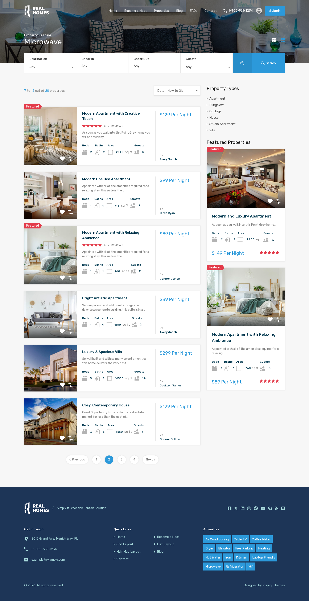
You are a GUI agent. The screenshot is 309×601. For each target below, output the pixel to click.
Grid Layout (124, 544)
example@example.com (48, 559)
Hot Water (212, 557)
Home (112, 11)
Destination (38, 59)
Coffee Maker (261, 539)
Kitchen (241, 557)
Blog (179, 11)
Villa (212, 130)
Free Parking (244, 548)
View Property (50, 153)
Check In (88, 59)
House (214, 117)
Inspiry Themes (274, 585)
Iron (228, 557)
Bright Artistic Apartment (104, 298)
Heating (264, 548)
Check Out (141, 59)
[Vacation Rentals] (36, 15)
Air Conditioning (217, 539)
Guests (191, 59)
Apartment (217, 99)
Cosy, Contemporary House (105, 405)
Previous (78, 459)
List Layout (165, 544)
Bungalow (216, 105)
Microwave (213, 566)
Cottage (215, 111)
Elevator (224, 548)
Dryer (209, 548)
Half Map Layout (128, 551)
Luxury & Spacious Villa (102, 352)
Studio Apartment (222, 124)
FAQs (193, 11)
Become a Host (135, 11)
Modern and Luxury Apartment (241, 216)
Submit (275, 11)
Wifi (250, 566)
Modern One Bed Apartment (106, 179)
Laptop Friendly (263, 557)
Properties (161, 11)
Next (149, 459)
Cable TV (240, 539)
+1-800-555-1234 (44, 549)
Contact (211, 11)
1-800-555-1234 (240, 10)
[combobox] (50, 68)
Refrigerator (234, 566)
